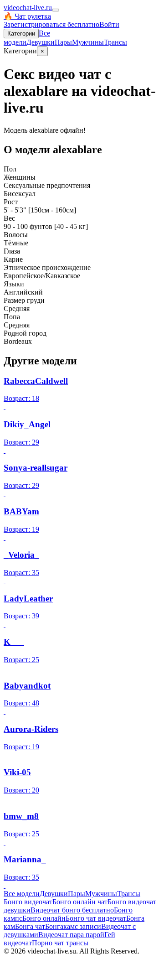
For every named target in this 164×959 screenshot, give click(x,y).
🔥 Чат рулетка (27, 16)
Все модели (22, 893)
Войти (109, 24)
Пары (63, 42)
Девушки (40, 42)
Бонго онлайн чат (80, 902)
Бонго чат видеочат (96, 918)
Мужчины (88, 42)
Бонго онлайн (44, 918)
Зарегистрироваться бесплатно (51, 24)
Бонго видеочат (28, 902)
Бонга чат (30, 926)
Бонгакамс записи (73, 926)
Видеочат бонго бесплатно (72, 910)
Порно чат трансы (60, 943)
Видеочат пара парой (71, 934)
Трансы (115, 42)
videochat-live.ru (28, 7)
